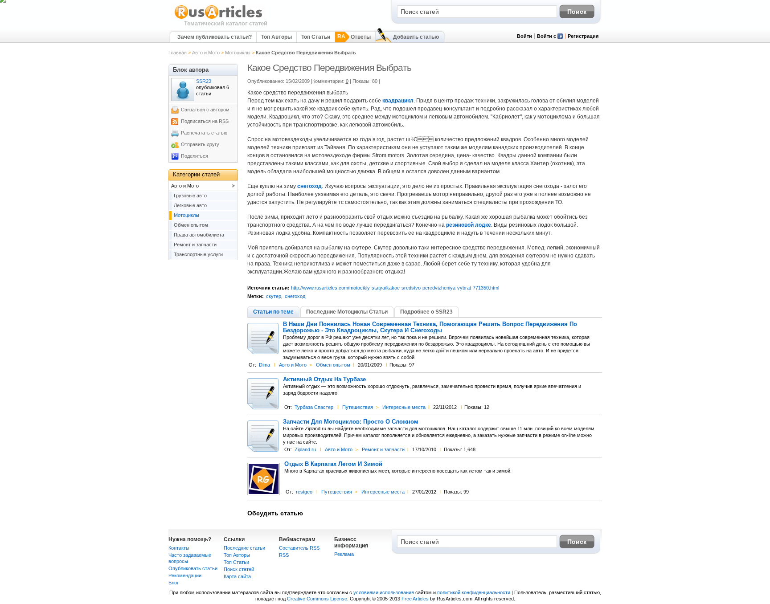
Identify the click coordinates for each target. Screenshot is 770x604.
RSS (284, 555)
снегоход (295, 296)
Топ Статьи (315, 37)
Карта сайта (237, 576)
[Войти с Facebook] (560, 37)
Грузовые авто (190, 195)
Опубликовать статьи (192, 568)
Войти (524, 36)
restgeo (304, 491)
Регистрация (583, 36)
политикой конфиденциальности (473, 592)
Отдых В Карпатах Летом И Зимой (333, 464)
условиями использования (383, 592)
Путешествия (357, 407)
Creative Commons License (317, 598)
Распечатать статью (204, 132)
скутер (273, 296)
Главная (177, 52)
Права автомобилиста (199, 234)
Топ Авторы (276, 37)
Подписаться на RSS (205, 121)
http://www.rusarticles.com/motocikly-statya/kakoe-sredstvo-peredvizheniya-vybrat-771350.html (395, 287)
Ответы (361, 37)
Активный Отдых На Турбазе (324, 379)
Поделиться (194, 156)
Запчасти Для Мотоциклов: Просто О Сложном (350, 422)
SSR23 (203, 81)
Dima (264, 364)
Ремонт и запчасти (383, 449)
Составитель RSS (299, 548)
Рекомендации (184, 575)
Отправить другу (200, 144)
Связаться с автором (205, 109)
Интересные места (404, 407)
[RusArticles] (218, 18)
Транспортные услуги (198, 254)
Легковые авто (190, 205)
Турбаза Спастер (314, 407)
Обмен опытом (333, 364)
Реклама (344, 554)
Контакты (178, 548)
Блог (173, 582)
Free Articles (415, 598)
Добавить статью (416, 37)
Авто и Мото (206, 52)
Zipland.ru (305, 449)
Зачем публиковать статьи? (214, 37)
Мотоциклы (237, 52)
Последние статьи (244, 548)
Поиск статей (239, 569)
